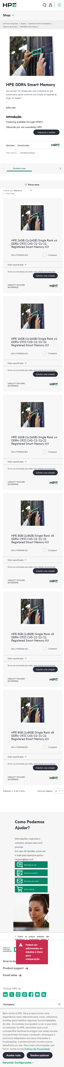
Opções (23, 23)
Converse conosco (27, 152)
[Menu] (59, 5)
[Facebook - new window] (31, 994)
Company (8, 1004)
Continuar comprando (10, 23)
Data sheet (10, 145)
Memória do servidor (10, 26)
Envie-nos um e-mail (31, 881)
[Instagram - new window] (18, 994)
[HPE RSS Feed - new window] (43, 994)
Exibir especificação (16, 264)
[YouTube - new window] (37, 994)
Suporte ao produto (31, 873)
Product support (13, 968)
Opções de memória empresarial (39, 23)
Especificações (23, 145)
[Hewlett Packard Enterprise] (9, 5)
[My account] (50, 5)
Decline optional (39, 1055)
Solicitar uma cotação (45, 275)
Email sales (10, 975)
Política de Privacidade (37, 1048)
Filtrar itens (33, 184)
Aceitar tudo (13, 1055)
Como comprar (29, 889)
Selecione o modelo (46, 132)
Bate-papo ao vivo (30, 865)
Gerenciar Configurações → (18, 1062)
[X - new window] (11, 994)
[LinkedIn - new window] (5, 994)
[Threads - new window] (24, 994)
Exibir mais (11, 107)
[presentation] (60, 168)
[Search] (44, 5)
